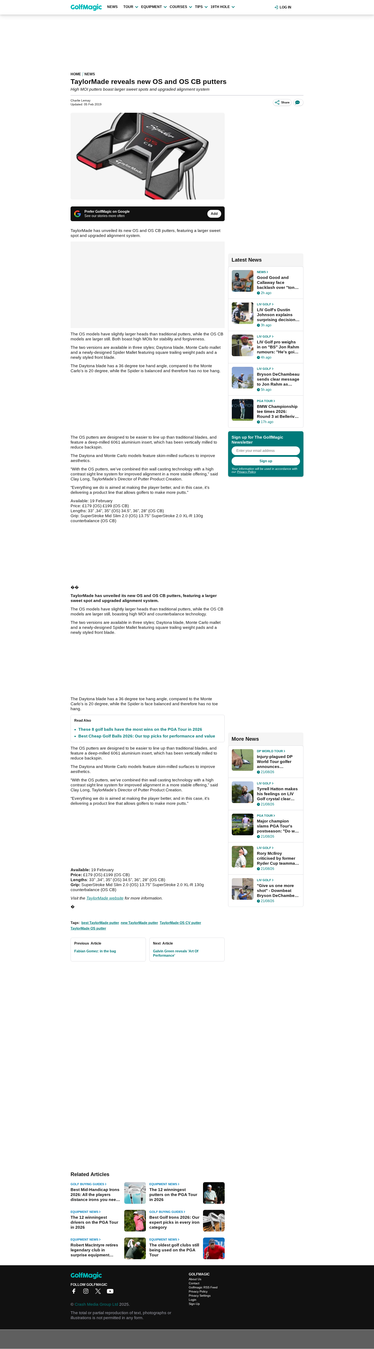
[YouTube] (111, 1292)
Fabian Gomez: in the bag (95, 951)
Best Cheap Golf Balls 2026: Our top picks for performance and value (146, 736)
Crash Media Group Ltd (96, 1304)
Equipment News (163, 1184)
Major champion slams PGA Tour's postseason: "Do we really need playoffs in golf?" (277, 826)
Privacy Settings (200, 1295)
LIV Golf (264, 304)
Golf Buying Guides (87, 1184)
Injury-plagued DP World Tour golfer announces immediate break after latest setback (276, 761)
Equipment (151, 7)
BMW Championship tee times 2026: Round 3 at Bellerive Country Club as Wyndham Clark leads (277, 411)
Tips (199, 7)
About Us (195, 1279)
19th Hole (220, 7)
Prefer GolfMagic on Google (107, 211)
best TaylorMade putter (100, 923)
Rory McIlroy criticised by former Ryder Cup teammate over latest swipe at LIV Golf (278, 858)
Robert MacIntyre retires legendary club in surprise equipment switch (94, 1250)
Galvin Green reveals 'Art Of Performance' (175, 953)
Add (214, 214)
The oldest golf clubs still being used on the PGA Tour (174, 1250)
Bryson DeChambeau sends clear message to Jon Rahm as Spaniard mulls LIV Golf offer (278, 379)
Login (192, 1299)
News (112, 7)
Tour (128, 7)
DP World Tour (270, 751)
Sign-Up (194, 1303)
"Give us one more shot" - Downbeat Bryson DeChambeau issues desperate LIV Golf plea (278, 890)
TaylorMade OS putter (88, 928)
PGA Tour (265, 401)
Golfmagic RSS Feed (203, 1287)
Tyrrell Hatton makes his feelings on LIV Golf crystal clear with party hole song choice (277, 794)
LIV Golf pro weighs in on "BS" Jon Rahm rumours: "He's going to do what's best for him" (278, 347)
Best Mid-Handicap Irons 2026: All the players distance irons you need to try (95, 1194)
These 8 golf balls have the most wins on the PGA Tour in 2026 (140, 729)
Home (76, 74)
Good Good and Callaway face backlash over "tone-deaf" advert (277, 282)
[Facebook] (75, 1292)
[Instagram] (87, 1292)
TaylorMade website (105, 898)
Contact (194, 1283)
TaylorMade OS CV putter (180, 923)
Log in (285, 7)
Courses (178, 7)
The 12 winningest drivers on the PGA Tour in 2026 (94, 1222)
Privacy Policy (246, 471)
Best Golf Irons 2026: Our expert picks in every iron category (174, 1222)
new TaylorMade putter (139, 923)
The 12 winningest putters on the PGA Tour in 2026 (173, 1194)
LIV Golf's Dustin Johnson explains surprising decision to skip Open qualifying (276, 314)
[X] (99, 1292)
